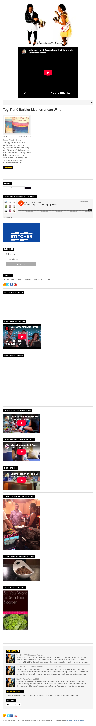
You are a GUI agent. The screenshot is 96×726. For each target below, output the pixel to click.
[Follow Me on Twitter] (8, 284)
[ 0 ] (6, 136)
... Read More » (74, 695)
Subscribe (10, 254)
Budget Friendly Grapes (12, 140)
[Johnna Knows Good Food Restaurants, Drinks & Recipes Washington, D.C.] (48, 46)
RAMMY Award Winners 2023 (27, 679)
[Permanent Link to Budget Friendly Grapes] (17, 124)
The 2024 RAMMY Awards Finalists (29, 655)
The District (12, 651)
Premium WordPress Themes (75, 720)
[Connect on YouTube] (15, 284)
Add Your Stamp (14, 691)
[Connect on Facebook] (11, 284)
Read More (8, 167)
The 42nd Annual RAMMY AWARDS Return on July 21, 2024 (39, 667)
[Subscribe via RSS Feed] (4, 284)
